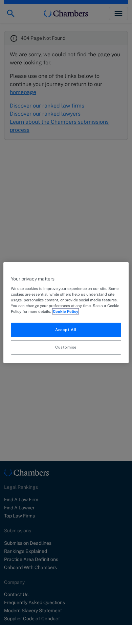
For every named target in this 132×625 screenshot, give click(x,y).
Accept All (66, 329)
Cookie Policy (65, 311)
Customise (66, 347)
